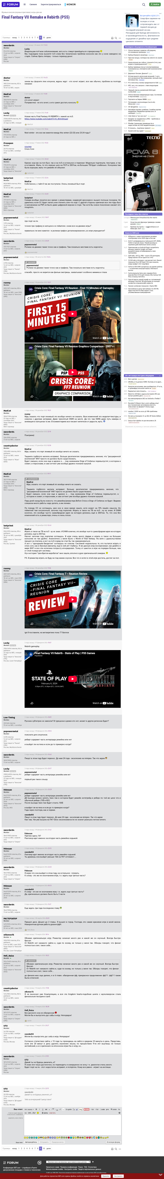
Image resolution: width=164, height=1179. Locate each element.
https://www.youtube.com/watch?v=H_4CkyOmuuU (46, 119)
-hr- (119, 1109)
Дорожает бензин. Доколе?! (138, 73)
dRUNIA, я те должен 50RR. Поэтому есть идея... (145, 382)
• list (92, 1109)
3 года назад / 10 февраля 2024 (38, 885)
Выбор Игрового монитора (138, 55)
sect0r (29, 1021)
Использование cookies (54, 1169)
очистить (52, 1113)
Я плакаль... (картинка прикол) (139, 128)
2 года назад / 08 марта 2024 (37, 918)
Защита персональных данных (89, 1169)
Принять (105, 1176)
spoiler (69, 1109)
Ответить (117, 45)
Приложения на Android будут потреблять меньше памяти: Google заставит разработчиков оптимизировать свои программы (143, 250)
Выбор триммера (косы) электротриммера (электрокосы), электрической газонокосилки (145, 68)
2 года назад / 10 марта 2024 (37, 934)
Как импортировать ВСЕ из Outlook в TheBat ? (144, 398)
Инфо (110, 45)
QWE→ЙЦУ (32, 1113)
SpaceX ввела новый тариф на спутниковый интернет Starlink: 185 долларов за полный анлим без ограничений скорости (144, 281)
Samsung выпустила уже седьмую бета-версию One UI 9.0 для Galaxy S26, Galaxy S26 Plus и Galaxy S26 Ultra (144, 275)
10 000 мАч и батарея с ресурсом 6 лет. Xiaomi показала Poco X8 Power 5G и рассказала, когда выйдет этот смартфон (144, 262)
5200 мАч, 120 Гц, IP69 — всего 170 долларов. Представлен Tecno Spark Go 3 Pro (144, 256)
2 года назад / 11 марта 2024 (37, 1025)
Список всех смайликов (15, 1114)
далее (49, 37)
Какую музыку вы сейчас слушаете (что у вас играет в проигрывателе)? (144, 63)
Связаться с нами (52, 1167)
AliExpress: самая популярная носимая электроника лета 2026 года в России (142, 237)
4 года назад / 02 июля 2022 (37, 217)
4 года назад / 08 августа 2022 (37, 257)
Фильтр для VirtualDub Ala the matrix (143, 218)
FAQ (85, 1167)
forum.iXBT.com (94, 1173)
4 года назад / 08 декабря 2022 (38, 525)
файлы (46, 1113)
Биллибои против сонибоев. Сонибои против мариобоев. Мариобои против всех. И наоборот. (144, 111)
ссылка (28, 146)
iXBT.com (49, 1173)
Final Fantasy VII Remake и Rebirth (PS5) (36, 17)
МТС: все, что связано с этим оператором (143, 85)
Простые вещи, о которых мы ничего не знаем (145, 58)
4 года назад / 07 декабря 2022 (38, 445)
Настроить (118, 1176)
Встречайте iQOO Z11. (150, 15)
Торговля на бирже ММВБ (137, 99)
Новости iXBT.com (132, 233)
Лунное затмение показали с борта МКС (142, 286)
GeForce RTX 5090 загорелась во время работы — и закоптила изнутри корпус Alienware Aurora (145, 268)
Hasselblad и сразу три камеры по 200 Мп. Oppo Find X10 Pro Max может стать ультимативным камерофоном (143, 290)
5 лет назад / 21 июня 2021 (36, 77)
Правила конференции (68, 1167)
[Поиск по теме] (116, 38)
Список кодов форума (15, 1113)
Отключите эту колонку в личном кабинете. (141, 427)
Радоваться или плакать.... (137, 391)
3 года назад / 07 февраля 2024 (38, 643)
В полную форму (113, 1142)
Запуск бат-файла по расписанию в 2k (142, 421)
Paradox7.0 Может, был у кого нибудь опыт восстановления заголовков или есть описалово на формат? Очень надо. (143, 405)
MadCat (30, 124)
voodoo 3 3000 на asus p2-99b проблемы (142, 411)
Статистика (92, 1167)
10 (44, 37)
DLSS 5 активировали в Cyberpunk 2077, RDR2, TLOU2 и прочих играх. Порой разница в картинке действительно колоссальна (144, 243)
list (96, 1109)
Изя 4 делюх (132, 379)
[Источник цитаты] (40, 100)
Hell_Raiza (30, 930)
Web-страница (9, 210)
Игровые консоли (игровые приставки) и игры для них (22, 12)
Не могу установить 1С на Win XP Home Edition (144, 416)
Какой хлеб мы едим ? (136, 131)
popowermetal (32, 252)
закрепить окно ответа (15, 1118)
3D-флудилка (133, 107)
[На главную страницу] (11, 4)
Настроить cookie (70, 1169)
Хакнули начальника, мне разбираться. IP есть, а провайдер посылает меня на (145, 387)
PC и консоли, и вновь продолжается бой (143, 83)
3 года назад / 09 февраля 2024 (38, 717)
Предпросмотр (58, 1142)
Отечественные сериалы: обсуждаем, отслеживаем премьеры (142, 51)
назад (14, 37)
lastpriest (30, 173)
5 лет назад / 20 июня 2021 (36, 45)
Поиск (80, 1167)
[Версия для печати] (112, 38)
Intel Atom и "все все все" (137, 116)
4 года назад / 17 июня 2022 (36, 113)
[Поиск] (144, 4)
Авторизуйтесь (31, 1142)
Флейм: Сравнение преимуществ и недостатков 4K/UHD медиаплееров (141, 124)
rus (26, 1113)
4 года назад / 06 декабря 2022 (38, 282)
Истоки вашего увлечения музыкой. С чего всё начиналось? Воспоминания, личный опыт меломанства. (145, 78)
